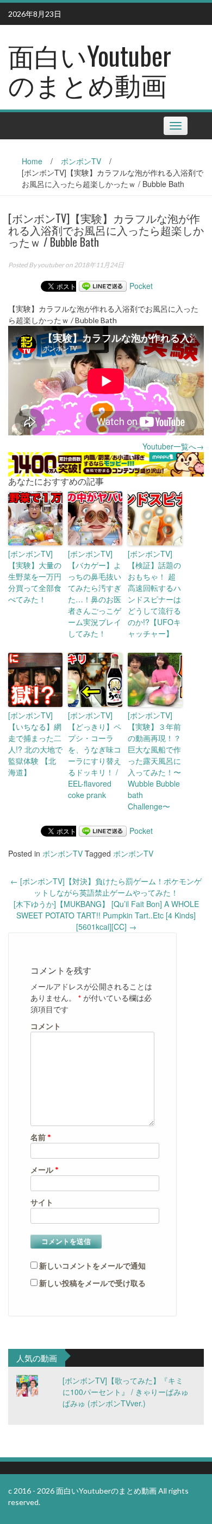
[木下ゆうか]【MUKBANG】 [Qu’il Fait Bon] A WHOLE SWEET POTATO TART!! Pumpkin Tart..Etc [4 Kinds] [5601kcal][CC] (106, 915)
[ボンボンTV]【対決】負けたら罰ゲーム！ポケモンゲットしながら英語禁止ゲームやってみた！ (106, 887)
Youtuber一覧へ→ (173, 446)
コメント (45, 1026)
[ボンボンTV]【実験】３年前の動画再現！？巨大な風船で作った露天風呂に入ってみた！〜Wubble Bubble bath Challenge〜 (154, 761)
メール (44, 1169)
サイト (41, 1202)
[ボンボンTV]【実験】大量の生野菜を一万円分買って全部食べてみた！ (34, 576)
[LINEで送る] (103, 285)
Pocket (141, 285)
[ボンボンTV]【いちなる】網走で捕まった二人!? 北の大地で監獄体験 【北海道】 (35, 743)
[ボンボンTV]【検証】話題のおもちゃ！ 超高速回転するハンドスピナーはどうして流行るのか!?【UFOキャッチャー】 (154, 593)
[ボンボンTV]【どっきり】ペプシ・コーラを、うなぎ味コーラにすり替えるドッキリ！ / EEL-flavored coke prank (94, 755)
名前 (40, 1137)
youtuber (51, 265)
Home (32, 161)
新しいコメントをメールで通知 (92, 1265)
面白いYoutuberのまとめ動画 (89, 69)
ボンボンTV (81, 161)
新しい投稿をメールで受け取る (92, 1283)
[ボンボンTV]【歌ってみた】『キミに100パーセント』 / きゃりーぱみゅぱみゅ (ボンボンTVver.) (126, 1392)
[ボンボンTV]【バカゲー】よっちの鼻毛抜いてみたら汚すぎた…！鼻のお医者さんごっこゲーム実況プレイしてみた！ (94, 593)
